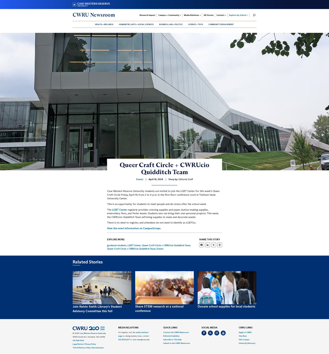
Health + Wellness (104, 24)
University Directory (247, 343)
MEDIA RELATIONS (128, 327)
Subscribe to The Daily (172, 339)
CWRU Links (246, 327)
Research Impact (147, 15)
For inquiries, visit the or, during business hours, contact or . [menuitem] (134, 336)
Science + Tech (195, 24)
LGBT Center (119, 209)
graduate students (116, 245)
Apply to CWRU (245, 332)
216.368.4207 (124, 339)
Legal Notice (78, 344)
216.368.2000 (78, 340)
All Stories (209, 15)
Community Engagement (221, 24)
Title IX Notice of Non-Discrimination (88, 348)
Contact (220, 15)
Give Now (243, 336)
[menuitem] (104, 24)
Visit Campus (244, 339)
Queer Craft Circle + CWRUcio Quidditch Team (166, 245)
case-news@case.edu (140, 339)
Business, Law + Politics (171, 24)
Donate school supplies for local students (226, 306)
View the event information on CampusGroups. (134, 228)
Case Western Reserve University (92, 333)
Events (160, 248)
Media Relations (192, 15)
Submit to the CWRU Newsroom (176, 343)
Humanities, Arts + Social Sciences (136, 24)
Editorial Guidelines (171, 336)
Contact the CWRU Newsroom (176, 332)
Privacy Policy (90, 344)
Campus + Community (169, 15)
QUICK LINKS (170, 327)
